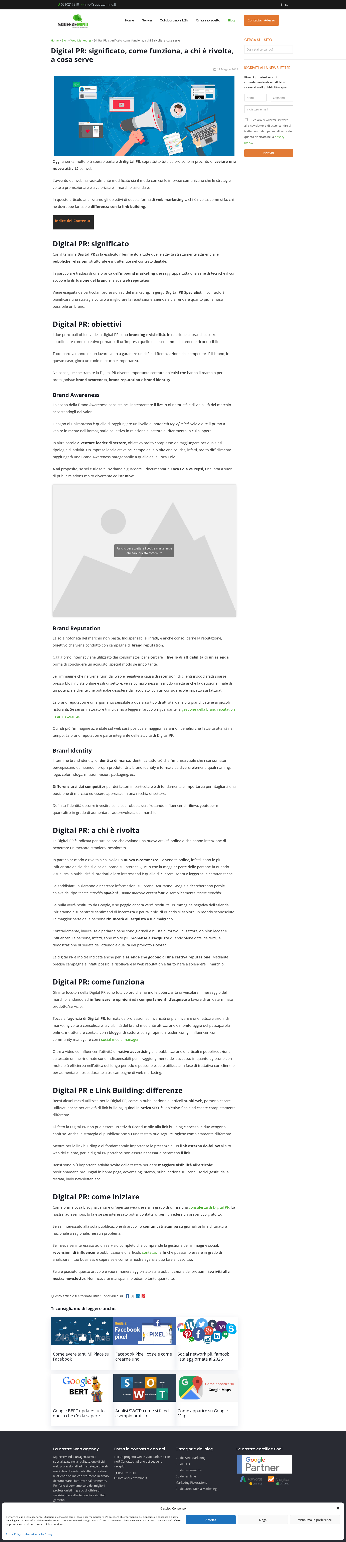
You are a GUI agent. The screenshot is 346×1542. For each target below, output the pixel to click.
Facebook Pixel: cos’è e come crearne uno (143, 1356)
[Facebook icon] (281, 5)
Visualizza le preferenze (315, 1520)
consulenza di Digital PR (209, 1207)
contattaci (150, 1252)
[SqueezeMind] (73, 20)
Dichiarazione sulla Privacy (37, 1534)
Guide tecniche (185, 1476)
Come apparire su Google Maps (203, 1413)
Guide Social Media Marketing (196, 1489)
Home (55, 40)
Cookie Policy (13, 1534)
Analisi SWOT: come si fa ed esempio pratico (142, 1413)
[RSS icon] (286, 5)
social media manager (120, 1039)
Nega (263, 1520)
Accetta (210, 1520)
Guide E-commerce (188, 1470)
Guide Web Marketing (190, 1458)
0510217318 (70, 4)
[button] (338, 1508)
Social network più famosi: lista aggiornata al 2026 (203, 1356)
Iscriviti (268, 153)
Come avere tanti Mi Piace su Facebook (81, 1356)
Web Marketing (80, 40)
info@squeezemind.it (100, 4)
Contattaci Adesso (261, 20)
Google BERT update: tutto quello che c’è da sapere (79, 1413)
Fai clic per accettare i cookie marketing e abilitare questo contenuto (144, 550)
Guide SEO (182, 1464)
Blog (64, 40)
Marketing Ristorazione (191, 1482)
